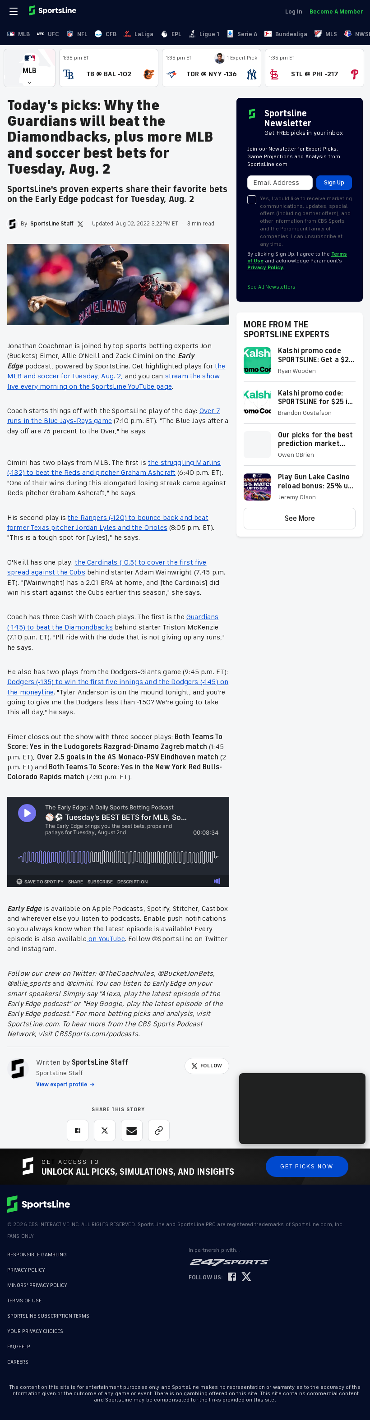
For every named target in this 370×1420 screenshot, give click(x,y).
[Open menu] (14, 11)
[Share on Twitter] (105, 1130)
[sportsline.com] (53, 11)
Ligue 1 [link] (209, 34)
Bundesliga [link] (291, 34)
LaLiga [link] (143, 34)
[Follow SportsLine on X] (246, 1277)
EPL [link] (176, 34)
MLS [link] (331, 34)
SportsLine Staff (100, 1062)
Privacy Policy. (265, 267)
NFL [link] (82, 34)
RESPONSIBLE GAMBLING (37, 1254)
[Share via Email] (132, 1130)
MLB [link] (24, 34)
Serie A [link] (247, 34)
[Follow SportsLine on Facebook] (232, 1277)
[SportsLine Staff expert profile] (18, 1069)
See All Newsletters (271, 287)
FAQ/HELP (18, 1342)
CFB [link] (111, 34)
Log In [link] (293, 11)
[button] (30, 68)
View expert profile (61, 1084)
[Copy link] (159, 1130)
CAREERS (17, 1357)
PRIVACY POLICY (26, 1270)
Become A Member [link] (336, 11)
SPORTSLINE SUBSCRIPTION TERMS (48, 1316)
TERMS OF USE (24, 1300)
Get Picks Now (307, 1166)
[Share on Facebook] (77, 1130)
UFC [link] (53, 34)
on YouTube (106, 938)
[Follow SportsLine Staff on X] (80, 224)
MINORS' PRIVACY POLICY (37, 1285)
